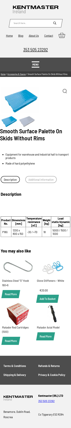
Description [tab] (10, 179)
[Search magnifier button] (54, 23)
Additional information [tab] (41, 179)
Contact (48, 35)
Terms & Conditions (14, 365)
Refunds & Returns (49, 365)
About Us (34, 35)
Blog (20, 35)
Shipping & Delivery (14, 374)
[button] (65, 91)
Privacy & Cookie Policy (51, 374)
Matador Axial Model (48, 327)
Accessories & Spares (16, 74)
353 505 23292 (35, 49)
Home (9, 35)
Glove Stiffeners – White (50, 280)
